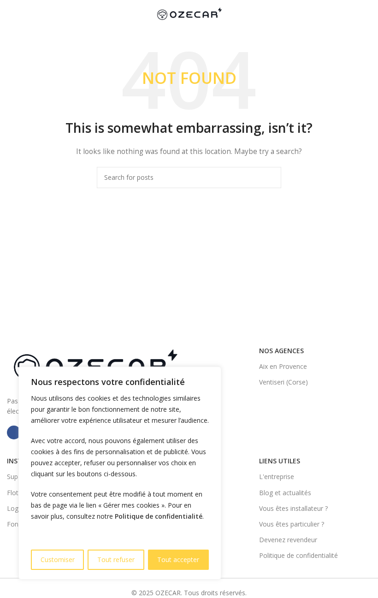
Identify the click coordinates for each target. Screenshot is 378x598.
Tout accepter (178, 559)
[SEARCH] (270, 177)
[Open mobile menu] (10, 14)
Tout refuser (116, 559)
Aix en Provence (283, 366)
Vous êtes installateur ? (293, 508)
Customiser (58, 559)
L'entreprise (276, 476)
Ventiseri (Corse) (283, 382)
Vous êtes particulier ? (291, 524)
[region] (119, 473)
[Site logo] (189, 13)
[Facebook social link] (14, 432)
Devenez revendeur (288, 539)
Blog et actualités (285, 492)
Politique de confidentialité (158, 516)
